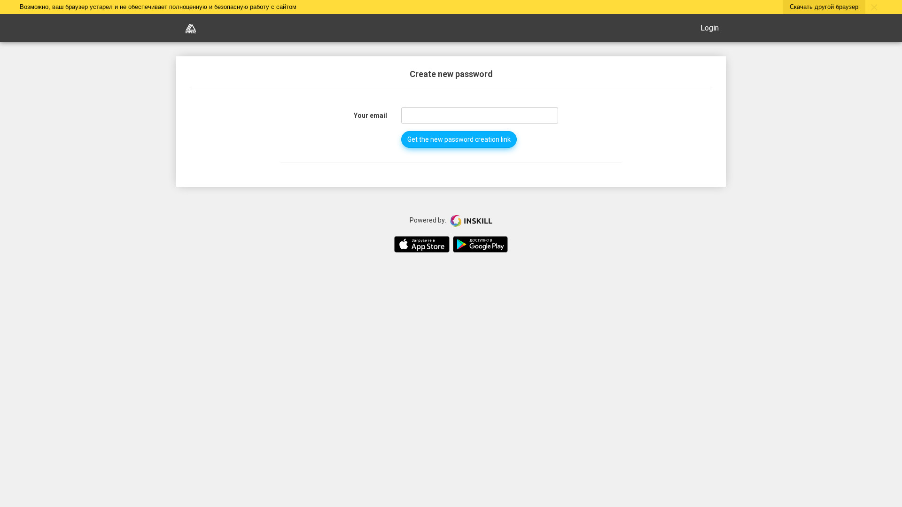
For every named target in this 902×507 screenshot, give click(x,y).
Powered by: (429, 220)
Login (709, 27)
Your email (370, 115)
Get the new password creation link (459, 139)
